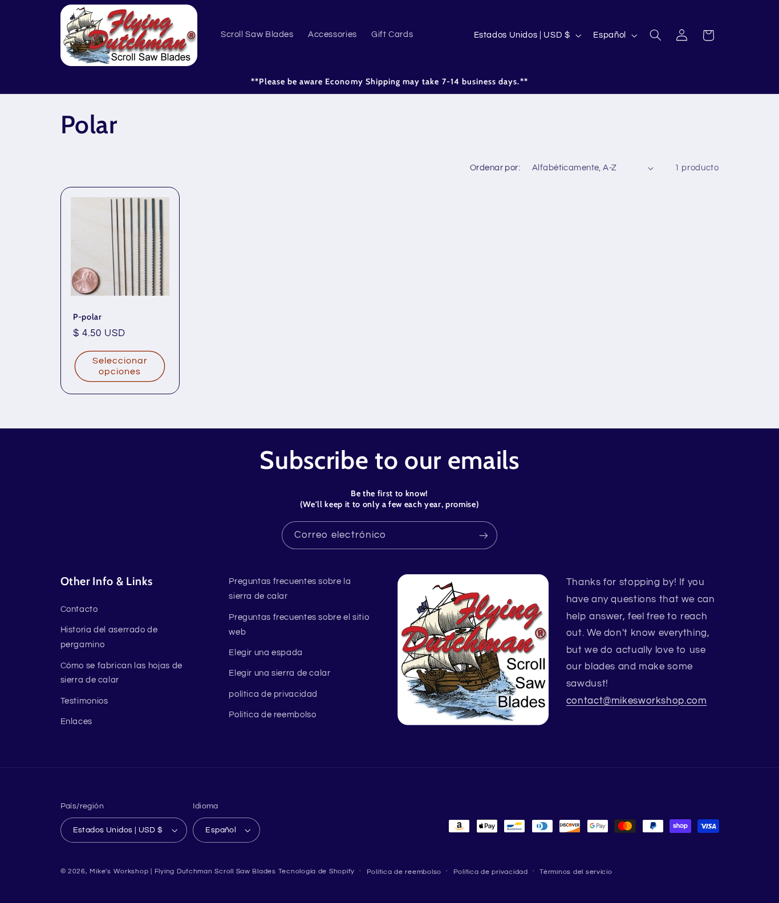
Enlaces (76, 721)
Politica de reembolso (272, 714)
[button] (655, 35)
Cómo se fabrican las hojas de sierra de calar (121, 673)
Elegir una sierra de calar (279, 673)
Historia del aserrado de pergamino (109, 637)
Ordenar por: (495, 168)
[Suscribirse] (483, 535)
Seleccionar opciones (120, 366)
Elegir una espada (266, 652)
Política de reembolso (404, 872)
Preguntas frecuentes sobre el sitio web (299, 624)
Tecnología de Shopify (316, 871)
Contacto (79, 609)
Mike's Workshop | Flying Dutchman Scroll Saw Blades (182, 871)
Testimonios (84, 701)
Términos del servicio (575, 872)
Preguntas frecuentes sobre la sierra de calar (290, 588)
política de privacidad (273, 694)
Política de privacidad (490, 872)
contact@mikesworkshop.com (636, 701)
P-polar (87, 317)
